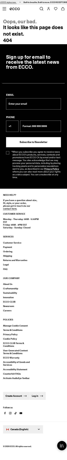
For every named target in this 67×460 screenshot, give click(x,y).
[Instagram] (10, 413)
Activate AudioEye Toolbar (16, 378)
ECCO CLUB (9, 302)
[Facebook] (5, 413)
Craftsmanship (10, 288)
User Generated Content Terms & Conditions (15, 352)
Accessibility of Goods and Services (16, 363)
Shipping (7, 256)
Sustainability (10, 293)
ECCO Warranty (11, 357)
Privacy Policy (51, 169)
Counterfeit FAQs (12, 374)
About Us (7, 284)
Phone (10, 117)
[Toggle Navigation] (4, 9)
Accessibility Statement (15, 369)
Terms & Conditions (12, 330)
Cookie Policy (10, 339)
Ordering (7, 251)
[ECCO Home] (15, 9)
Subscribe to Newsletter (33, 142)
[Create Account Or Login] (48, 9)
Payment (7, 247)
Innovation (8, 297)
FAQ (5, 269)
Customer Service (12, 242)
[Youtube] (21, 413)
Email (10, 94)
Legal (6, 264)
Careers (7, 310)
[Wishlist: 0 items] (55, 9)
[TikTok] (15, 413)
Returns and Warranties (15, 260)
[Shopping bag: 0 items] (62, 9)
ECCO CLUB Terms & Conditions (13, 344)
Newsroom (8, 306)
